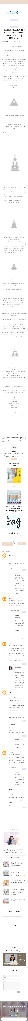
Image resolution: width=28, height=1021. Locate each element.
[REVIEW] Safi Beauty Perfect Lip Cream (14, 533)
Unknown (11, 643)
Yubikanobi (11, 752)
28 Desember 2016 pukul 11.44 (15, 556)
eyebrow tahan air (14, 26)
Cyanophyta (11, 789)
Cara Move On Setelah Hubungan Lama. (14, 951)
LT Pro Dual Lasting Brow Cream (18, 437)
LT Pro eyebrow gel (6, 438)
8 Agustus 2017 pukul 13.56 (14, 790)
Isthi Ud (10, 598)
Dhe (15, 313)
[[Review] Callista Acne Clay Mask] (14, 475)
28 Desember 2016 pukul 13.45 (15, 645)
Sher (10, 692)
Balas (24, 570)
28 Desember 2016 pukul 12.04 (15, 600)
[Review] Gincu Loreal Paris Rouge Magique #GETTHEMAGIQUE (17, 864)
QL (15, 285)
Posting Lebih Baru (6, 544)
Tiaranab (17, 573)
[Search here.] (14, 7)
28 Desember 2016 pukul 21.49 (15, 693)
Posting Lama (21, 543)
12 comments (5, 42)
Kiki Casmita (12, 724)
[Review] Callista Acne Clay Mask (14, 485)
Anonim (5, 41)
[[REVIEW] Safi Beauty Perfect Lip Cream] (14, 522)
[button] (14, 1)
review (11, 438)
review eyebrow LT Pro (17, 438)
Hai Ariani (11, 555)
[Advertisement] (10, 935)
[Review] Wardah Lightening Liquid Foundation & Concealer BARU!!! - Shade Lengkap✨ (14, 509)
